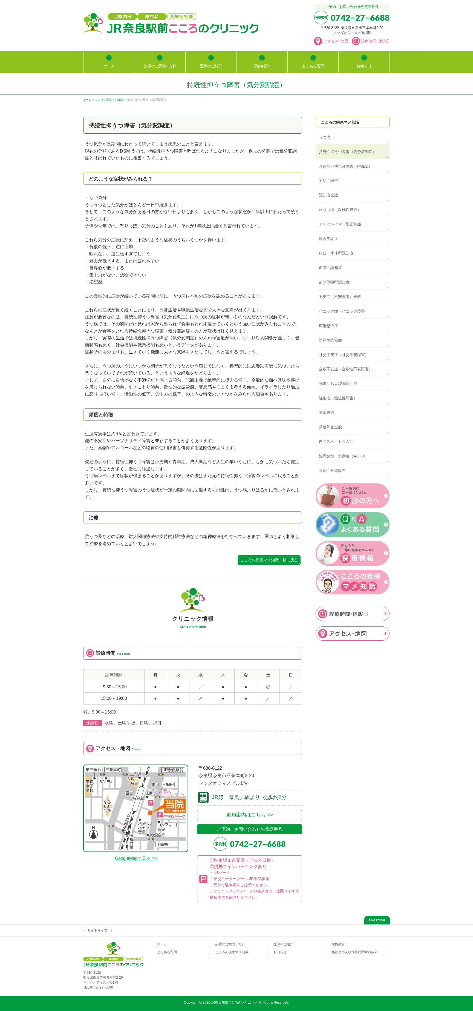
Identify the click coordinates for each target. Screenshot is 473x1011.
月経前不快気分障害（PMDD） (345, 166)
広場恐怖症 (328, 325)
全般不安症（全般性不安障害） (346, 369)
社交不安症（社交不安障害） (344, 355)
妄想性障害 (328, 180)
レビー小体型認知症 (336, 253)
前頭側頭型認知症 (334, 282)
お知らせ (280, 952)
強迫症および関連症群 (338, 383)
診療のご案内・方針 (230, 944)
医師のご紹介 (283, 944)
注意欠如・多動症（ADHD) (342, 456)
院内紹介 (338, 944)
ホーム (162, 944)
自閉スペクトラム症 (336, 441)
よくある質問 (167, 952)
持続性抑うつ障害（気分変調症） (347, 152)
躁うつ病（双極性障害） (340, 209)
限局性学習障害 (332, 470)
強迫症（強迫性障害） (338, 398)
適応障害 (326, 412)
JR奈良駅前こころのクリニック (234, 1002)
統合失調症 (328, 238)
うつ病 (324, 137)
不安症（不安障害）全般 (340, 296)
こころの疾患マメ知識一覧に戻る (269, 560)
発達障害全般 (330, 427)
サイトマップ (97, 930)
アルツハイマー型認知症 (340, 224)
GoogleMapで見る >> (136, 858)
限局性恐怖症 (330, 340)
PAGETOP (377, 920)
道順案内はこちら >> (249, 815)
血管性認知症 (330, 267)
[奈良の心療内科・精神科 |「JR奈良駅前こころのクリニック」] (170, 27)
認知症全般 (328, 195)
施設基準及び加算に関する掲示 (355, 952)
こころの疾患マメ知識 (340, 122)
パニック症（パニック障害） (344, 311)
